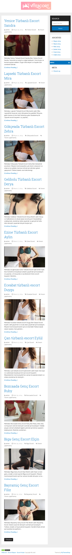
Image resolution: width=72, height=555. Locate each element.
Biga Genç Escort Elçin (21, 439)
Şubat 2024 (57, 49)
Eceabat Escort (32, 294)
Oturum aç (56, 71)
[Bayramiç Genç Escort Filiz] (24, 509)
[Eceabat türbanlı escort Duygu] (24, 309)
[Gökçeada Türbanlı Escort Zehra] (24, 151)
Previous (9, 539)
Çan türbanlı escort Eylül (23, 338)
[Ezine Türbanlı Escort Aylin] (24, 256)
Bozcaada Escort (31, 395)
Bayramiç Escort (31, 494)
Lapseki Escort (32, 83)
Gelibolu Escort (32, 188)
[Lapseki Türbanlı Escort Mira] (24, 98)
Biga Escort (30, 443)
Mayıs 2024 (57, 41)
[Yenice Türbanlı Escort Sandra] (24, 45)
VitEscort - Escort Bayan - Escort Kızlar (12, 552)
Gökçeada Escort (32, 135)
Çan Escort (30, 342)
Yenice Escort (31, 30)
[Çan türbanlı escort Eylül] (24, 357)
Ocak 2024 (56, 52)
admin (8, 30)
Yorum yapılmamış (10, 138)
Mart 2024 (56, 46)
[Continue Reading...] (10, 67)
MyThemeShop (65, 552)
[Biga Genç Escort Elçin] (24, 459)
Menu (52, 62)
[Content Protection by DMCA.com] (5, 550)
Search (60, 28)
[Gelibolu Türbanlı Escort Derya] (24, 204)
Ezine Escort (31, 241)
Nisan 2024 (57, 44)
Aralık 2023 (56, 55)
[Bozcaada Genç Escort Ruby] (24, 410)
